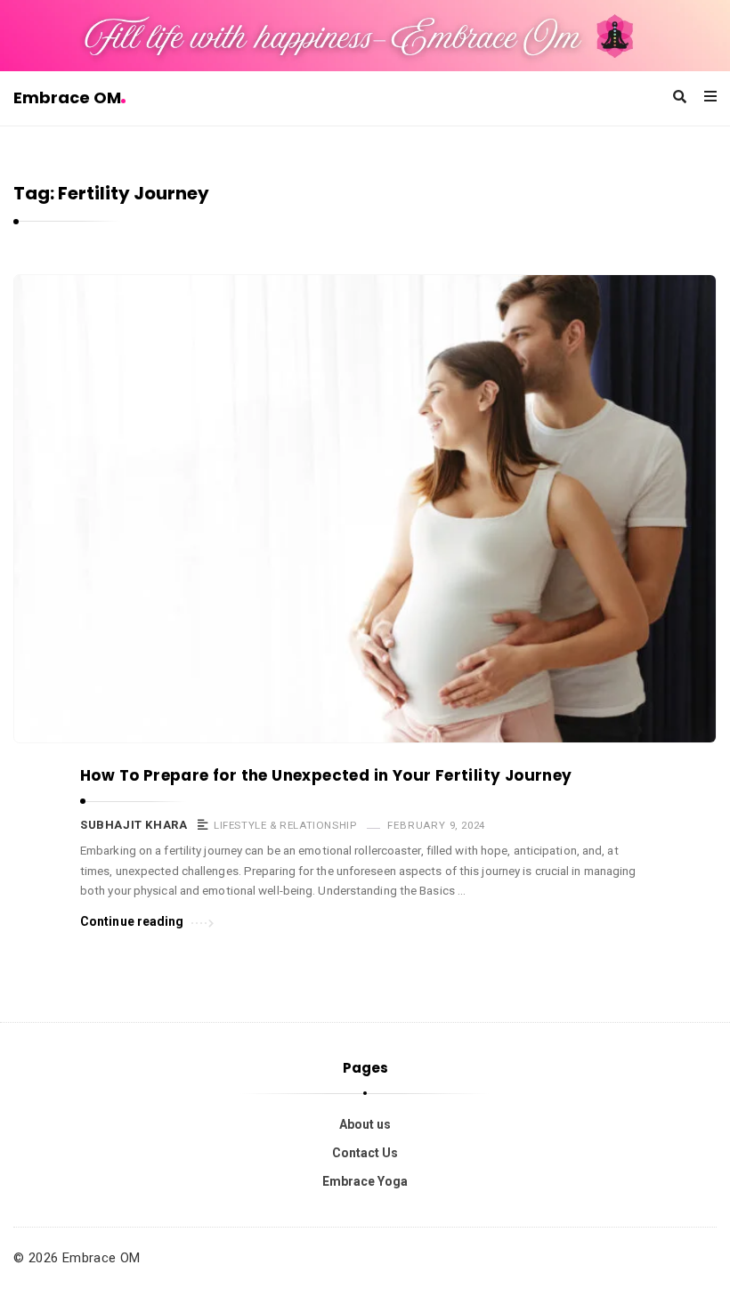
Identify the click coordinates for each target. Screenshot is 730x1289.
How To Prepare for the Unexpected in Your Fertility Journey (326, 775)
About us (365, 1124)
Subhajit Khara (133, 824)
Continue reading (132, 921)
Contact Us (365, 1153)
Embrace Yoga (365, 1181)
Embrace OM (67, 97)
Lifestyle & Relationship (285, 825)
